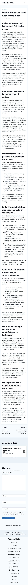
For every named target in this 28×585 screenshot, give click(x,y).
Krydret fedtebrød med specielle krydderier (21, 430)
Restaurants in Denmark (14, 548)
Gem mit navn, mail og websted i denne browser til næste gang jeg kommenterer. (14, 513)
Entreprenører (14, 582)
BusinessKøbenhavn (14, 560)
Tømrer (14, 579)
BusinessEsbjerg (14, 566)
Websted (5, 509)
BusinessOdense (14, 563)
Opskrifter (5, 9)
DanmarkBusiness (14, 557)
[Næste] (24, 451)
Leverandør (14, 576)
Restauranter (14, 545)
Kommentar (5, 474)
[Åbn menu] (25, 3)
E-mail (5, 502)
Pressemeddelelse (14, 573)
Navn (5, 496)
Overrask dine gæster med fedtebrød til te (6, 430)
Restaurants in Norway (14, 551)
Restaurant (14, 542)
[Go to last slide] (4, 451)
